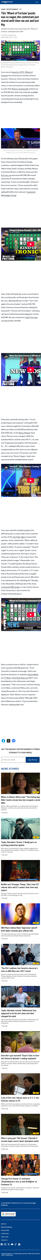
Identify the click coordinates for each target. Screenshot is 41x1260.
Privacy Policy (5, 1230)
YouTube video (19, 537)
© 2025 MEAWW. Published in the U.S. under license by (17, 1203)
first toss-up (6, 175)
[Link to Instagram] (5, 1244)
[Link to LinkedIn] (19, 1244)
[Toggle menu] (38, 2)
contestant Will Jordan (10, 587)
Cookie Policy (5, 1233)
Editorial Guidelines (6, 1227)
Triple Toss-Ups (31, 317)
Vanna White (33, 674)
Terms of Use (4, 1237)
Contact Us (4, 1240)
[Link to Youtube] (12, 1244)
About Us (3, 1224)
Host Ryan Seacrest (20, 678)
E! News (7, 678)
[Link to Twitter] (9, 1244)
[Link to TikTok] (16, 1245)
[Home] (7, 2)
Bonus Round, (24, 433)
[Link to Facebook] (2, 1244)
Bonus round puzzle (20, 89)
